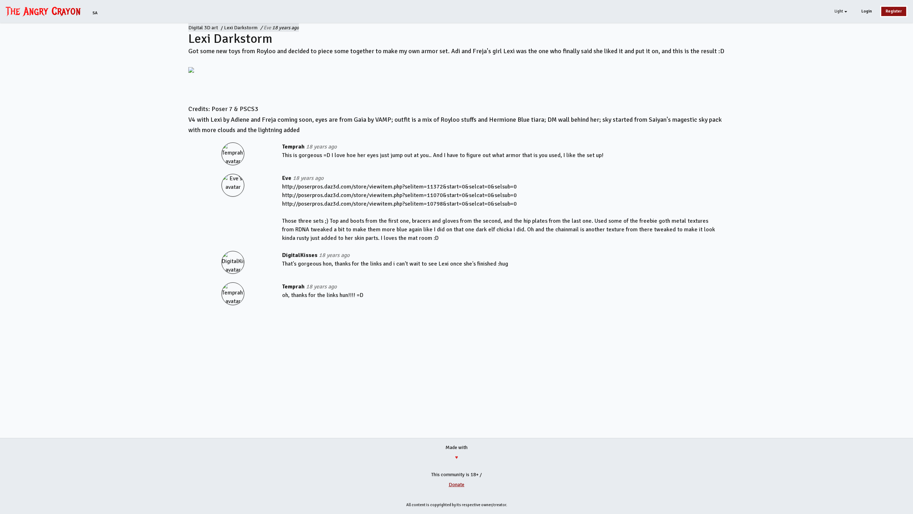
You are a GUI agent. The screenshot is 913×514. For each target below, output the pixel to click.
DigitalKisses (299, 255)
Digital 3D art (203, 28)
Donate (456, 485)
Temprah (293, 146)
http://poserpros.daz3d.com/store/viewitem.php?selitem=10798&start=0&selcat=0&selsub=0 (399, 203)
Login (866, 11)
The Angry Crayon (45, 11)
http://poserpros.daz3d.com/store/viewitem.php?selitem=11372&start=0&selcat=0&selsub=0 (399, 186)
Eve (267, 28)
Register (894, 11)
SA (95, 13)
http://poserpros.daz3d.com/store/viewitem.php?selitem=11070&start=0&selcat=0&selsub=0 (399, 195)
